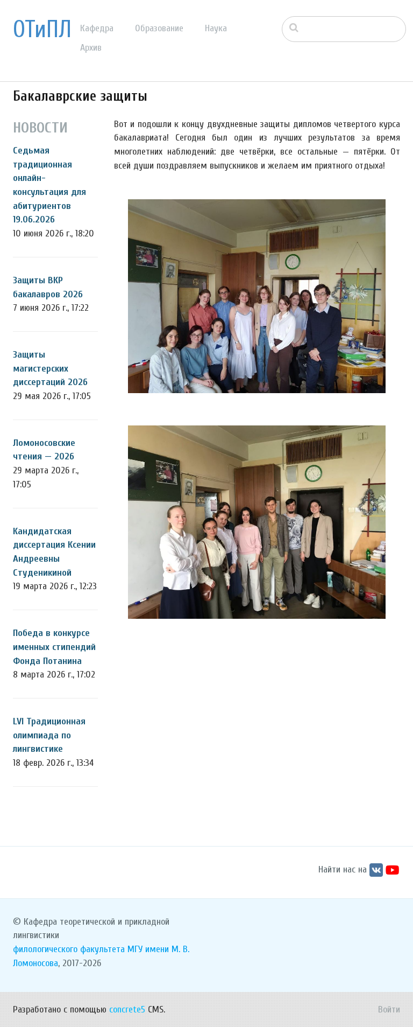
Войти (389, 1009)
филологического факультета (69, 949)
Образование (159, 28)
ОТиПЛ (42, 30)
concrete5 (127, 1009)
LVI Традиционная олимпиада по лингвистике (49, 735)
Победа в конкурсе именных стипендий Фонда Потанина (54, 646)
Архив (91, 47)
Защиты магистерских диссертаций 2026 (50, 368)
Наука (216, 28)
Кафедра (96, 28)
